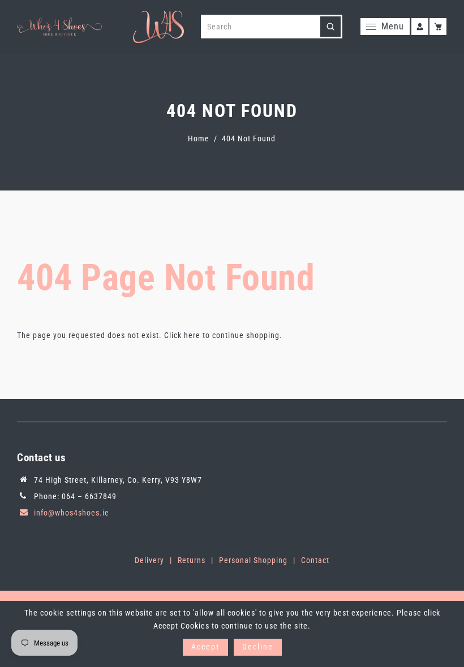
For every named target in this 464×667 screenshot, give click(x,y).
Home (198, 138)
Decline (257, 646)
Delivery (149, 560)
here (192, 335)
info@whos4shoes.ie (71, 512)
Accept (205, 646)
